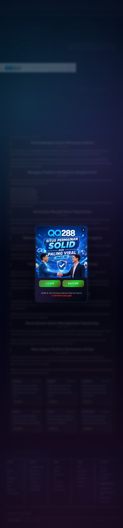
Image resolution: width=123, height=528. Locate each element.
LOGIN (50, 283)
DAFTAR (73, 283)
